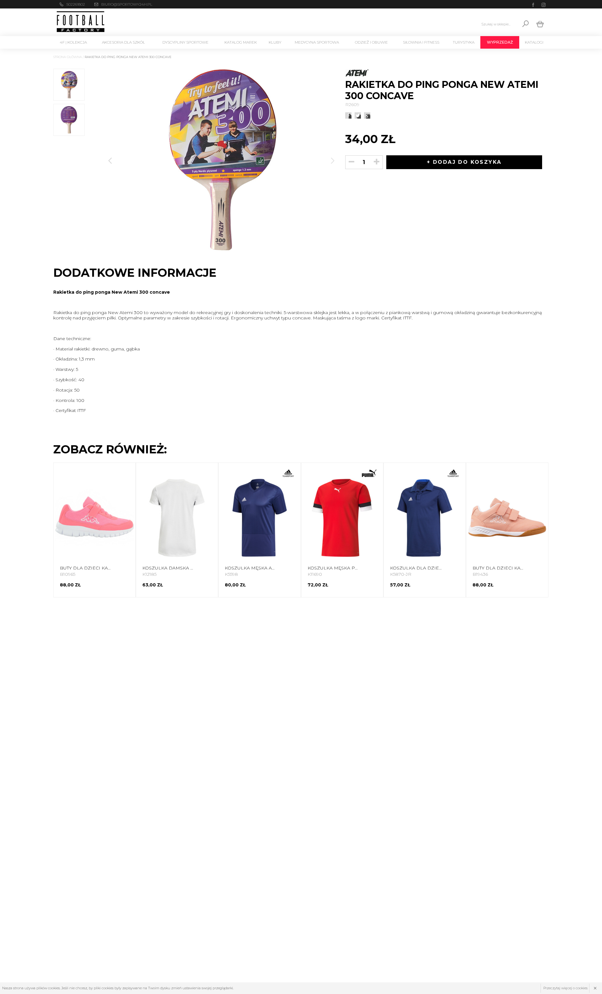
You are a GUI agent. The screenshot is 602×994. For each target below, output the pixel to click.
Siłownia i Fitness (421, 42)
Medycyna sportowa (317, 42)
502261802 (75, 4)
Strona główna (67, 57)
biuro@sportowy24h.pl (126, 4)
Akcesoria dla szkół (123, 42)
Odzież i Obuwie (371, 42)
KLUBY (275, 42)
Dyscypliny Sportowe (185, 42)
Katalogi (534, 42)
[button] (332, 160)
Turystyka (463, 42)
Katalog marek (240, 42)
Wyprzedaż (500, 42)
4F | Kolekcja (73, 42)
